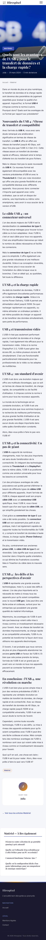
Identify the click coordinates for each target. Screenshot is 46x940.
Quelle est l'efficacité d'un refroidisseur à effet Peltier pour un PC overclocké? (22, 851)
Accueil (5, 82)
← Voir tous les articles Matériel (16, 813)
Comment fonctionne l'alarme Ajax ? (21, 858)
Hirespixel (11, 2)
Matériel (8, 48)
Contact (5, 925)
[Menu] (41, 2)
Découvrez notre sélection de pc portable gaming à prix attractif (23, 843)
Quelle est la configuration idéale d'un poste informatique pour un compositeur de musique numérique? (23, 866)
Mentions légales (9, 920)
